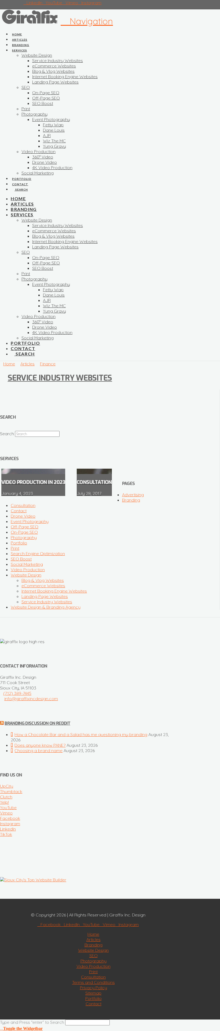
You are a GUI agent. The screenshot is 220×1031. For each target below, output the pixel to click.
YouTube (8, 807)
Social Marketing (27, 564)
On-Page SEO (24, 532)
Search (7, 433)
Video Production (28, 569)
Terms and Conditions (93, 982)
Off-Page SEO (24, 526)
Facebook (10, 818)
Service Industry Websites (60, 378)
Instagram (10, 823)
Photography (24, 537)
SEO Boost (21, 559)
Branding (131, 500)
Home (93, 934)
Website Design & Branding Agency (45, 607)
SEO (93, 955)
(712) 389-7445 (17, 693)
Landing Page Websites (44, 596)
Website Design (26, 575)
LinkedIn (8, 829)
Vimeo (6, 813)
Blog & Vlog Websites (42, 580)
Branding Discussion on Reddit (37, 723)
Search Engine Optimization (38, 553)
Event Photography (30, 521)
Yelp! (4, 802)
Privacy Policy (93, 987)
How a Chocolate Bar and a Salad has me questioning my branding (80, 734)
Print (15, 548)
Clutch (6, 796)
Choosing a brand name (38, 750)
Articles (93, 939)
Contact (19, 510)
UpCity (6, 786)
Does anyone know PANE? (39, 745)
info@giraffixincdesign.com (31, 698)
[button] (87, 21)
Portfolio (19, 542)
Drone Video (23, 516)
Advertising (133, 494)
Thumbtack (11, 791)
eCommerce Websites (43, 585)
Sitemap (93, 993)
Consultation (23, 505)
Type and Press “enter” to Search (32, 1022)
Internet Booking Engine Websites (54, 591)
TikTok (6, 834)
